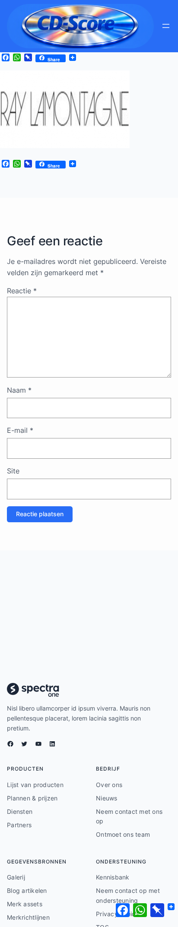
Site (13, 471)
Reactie (22, 290)
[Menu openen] (166, 26)
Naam (19, 390)
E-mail (20, 430)
